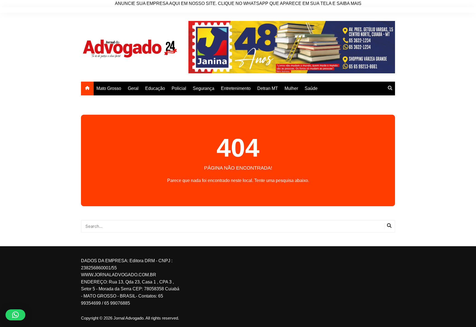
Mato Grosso (108, 88)
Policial (179, 88)
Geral (133, 88)
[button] (15, 314)
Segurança (203, 88)
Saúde (311, 88)
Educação (155, 88)
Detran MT (267, 88)
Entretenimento (236, 88)
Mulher (291, 88)
